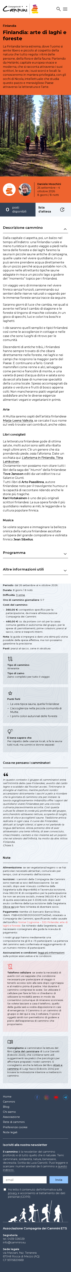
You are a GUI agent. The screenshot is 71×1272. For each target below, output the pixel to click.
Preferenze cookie (15, 1127)
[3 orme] (9, 189)
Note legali (10, 1132)
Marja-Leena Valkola (18, 420)
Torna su (62, 1265)
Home (7, 1096)
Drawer (65, 9)
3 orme (20, 595)
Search (59, 9)
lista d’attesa (62, 209)
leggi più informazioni (51, 952)
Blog (6, 1106)
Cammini (9, 1101)
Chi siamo (9, 1111)
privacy (13, 1193)
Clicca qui (9, 906)
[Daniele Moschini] (25, 189)
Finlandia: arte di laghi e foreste (34, 35)
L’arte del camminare (26, 1051)
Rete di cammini (14, 1122)
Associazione (11, 1117)
